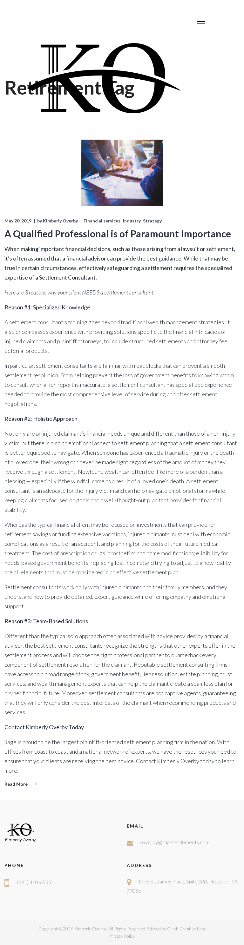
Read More (16, 784)
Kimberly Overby (60, 220)
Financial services (102, 220)
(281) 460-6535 (34, 882)
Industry (131, 220)
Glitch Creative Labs (186, 928)
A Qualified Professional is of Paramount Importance (117, 233)
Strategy (152, 220)
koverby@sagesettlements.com (174, 842)
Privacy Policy (122, 936)
